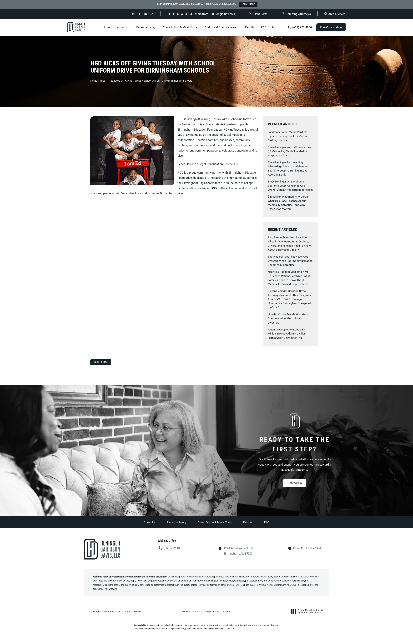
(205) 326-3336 (233, 628)
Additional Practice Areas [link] (221, 27)
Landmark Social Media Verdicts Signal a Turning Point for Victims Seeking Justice (288, 136)
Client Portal (260, 14)
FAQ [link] (264, 27)
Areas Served (337, 14)
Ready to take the (295, 444)
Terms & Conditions (192, 611)
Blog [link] (103, 80)
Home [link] (107, 27)
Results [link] (250, 27)
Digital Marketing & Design (311, 611)
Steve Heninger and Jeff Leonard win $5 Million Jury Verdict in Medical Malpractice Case (290, 151)
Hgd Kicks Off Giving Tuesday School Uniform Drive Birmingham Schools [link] (150, 80)
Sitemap (227, 611)
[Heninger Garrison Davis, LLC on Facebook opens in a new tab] (139, 14)
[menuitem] (133, 14)
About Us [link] (123, 27)
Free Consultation (331, 27)
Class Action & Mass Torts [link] (180, 27)
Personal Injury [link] (146, 27)
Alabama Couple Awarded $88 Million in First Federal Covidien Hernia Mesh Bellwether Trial (287, 334)
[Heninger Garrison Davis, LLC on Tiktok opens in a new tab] (151, 14)
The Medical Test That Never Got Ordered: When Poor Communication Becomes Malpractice (290, 261)
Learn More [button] (248, 4)
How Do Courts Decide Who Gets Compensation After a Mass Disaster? (288, 318)
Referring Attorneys (298, 14)
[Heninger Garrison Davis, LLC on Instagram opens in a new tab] (133, 14)
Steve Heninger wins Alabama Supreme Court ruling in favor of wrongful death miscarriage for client (290, 186)
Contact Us (230, 164)
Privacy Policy (212, 611)
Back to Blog (101, 361)
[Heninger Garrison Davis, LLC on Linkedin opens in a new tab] (145, 14)
